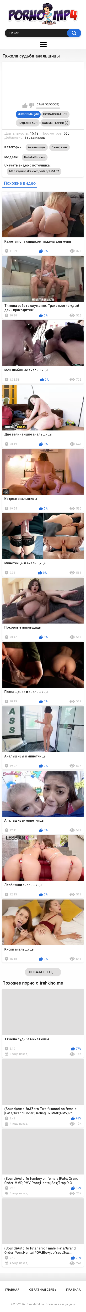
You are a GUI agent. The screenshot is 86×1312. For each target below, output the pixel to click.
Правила (73, 1289)
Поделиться (28, 123)
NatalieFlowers (34, 157)
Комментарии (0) (55, 123)
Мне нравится (24, 105)
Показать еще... (43, 972)
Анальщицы (37, 147)
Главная (12, 1289)
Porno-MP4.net (35, 1304)
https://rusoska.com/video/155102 (34, 171)
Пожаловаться (55, 114)
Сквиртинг (59, 147)
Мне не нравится (31, 105)
